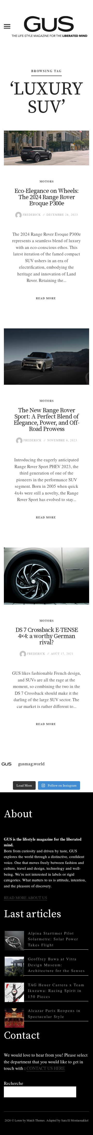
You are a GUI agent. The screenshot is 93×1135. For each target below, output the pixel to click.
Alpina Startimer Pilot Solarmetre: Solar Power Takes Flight (53, 938)
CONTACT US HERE (46, 1068)
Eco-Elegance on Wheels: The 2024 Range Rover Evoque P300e (46, 197)
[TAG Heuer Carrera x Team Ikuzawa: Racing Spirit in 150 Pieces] (14, 992)
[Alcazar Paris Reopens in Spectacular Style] (14, 1018)
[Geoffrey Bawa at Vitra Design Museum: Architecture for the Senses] (14, 966)
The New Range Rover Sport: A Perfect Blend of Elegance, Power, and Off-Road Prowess (46, 420)
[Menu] (7, 26)
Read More (46, 298)
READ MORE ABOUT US (25, 897)
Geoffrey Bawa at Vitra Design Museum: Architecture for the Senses (56, 964)
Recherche (13, 1083)
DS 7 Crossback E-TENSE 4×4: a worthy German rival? (47, 636)
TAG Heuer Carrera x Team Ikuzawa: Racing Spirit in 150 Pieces (56, 990)
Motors (47, 181)
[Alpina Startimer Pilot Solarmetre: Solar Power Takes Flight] (14, 940)
